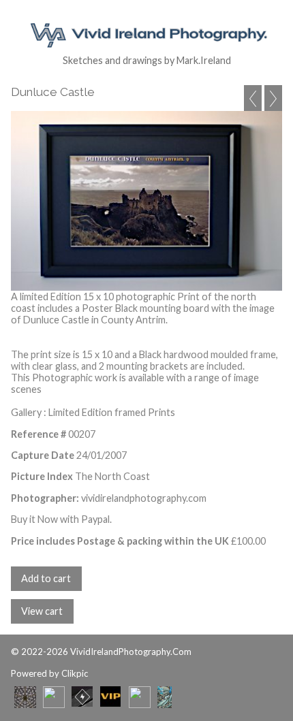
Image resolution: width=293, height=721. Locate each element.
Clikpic (74, 673)
